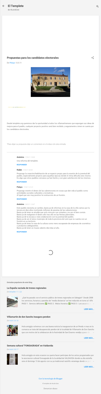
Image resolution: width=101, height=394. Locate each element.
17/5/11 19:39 (30, 157)
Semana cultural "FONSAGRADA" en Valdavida (30, 345)
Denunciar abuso (50, 388)
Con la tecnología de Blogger (50, 379)
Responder (22, 165)
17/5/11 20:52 (28, 170)
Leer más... (89, 309)
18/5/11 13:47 (30, 204)
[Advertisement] (50, 37)
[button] (92, 58)
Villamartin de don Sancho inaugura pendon (28, 316)
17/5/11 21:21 (28, 187)
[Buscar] (97, 7)
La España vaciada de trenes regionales (26, 288)
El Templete (16, 6)
